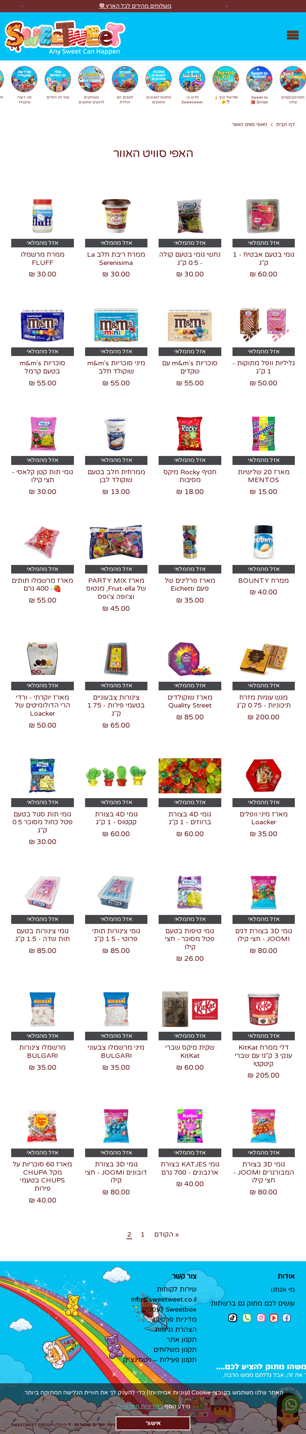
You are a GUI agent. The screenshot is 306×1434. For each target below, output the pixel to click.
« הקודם (166, 1234)
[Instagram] (261, 1317)
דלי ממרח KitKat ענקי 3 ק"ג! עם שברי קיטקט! (263, 1055)
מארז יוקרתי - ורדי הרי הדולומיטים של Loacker (42, 705)
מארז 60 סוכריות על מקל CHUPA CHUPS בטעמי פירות (42, 1176)
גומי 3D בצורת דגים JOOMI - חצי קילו (263, 935)
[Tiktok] (232, 1317)
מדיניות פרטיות (175, 1319)
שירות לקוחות (177, 1289)
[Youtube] (273, 1317)
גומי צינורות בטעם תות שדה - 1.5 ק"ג (42, 935)
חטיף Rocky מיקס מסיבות (189, 476)
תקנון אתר (181, 1339)
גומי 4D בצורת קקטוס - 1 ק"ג (116, 818)
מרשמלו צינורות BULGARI (42, 1051)
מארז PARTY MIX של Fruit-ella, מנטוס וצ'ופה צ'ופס (116, 589)
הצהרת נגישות (176, 1329)
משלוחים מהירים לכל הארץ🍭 (135, 6)
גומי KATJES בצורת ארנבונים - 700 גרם (189, 1168)
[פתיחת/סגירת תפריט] (292, 36)
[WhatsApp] (247, 1318)
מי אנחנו (283, 1289)
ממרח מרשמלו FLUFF (43, 258)
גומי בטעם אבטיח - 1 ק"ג (263, 258)
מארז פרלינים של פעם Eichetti (190, 585)
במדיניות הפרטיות (140, 1406)
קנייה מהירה (263, 227)
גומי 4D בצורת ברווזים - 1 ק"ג (189, 818)
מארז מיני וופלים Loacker (264, 818)
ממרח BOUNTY (263, 581)
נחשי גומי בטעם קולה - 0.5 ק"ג (190, 258)
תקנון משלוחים (175, 1350)
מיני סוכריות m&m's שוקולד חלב (116, 367)
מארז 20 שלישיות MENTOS (264, 476)
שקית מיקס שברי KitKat (190, 1051)
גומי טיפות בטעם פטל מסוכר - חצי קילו (190, 939)
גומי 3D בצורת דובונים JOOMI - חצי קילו (116, 1172)
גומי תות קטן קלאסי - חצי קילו (42, 476)
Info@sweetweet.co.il (164, 1299)
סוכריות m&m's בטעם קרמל (42, 367)
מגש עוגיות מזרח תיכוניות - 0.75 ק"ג (264, 701)
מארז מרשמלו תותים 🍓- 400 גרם (42, 585)
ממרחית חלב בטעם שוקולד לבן (116, 476)
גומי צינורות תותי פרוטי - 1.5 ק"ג (116, 935)
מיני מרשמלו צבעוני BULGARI (116, 1051)
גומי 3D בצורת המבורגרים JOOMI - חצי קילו (263, 1172)
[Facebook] (286, 1317)
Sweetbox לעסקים (169, 1309)
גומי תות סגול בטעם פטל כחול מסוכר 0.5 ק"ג (42, 822)
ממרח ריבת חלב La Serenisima (116, 258)
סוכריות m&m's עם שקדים (190, 367)
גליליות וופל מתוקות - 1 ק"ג (263, 367)
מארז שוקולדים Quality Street (190, 701)
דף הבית (285, 125)
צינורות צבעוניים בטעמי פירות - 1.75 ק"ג (116, 705)
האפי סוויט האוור (249, 125)
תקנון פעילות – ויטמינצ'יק (160, 1360)
